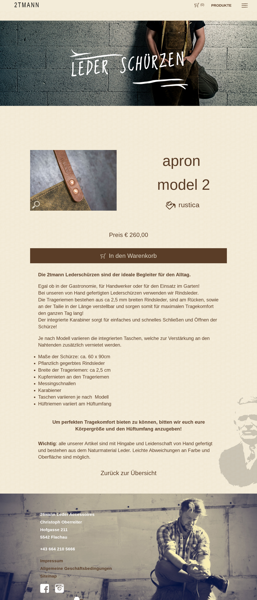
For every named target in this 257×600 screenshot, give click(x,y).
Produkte (221, 5)
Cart (196, 5)
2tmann (26, 4)
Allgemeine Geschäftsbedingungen (76, 568)
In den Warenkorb (133, 255)
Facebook (44, 588)
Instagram (59, 588)
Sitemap (48, 576)
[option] (128, 63)
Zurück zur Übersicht (128, 473)
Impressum (51, 560)
